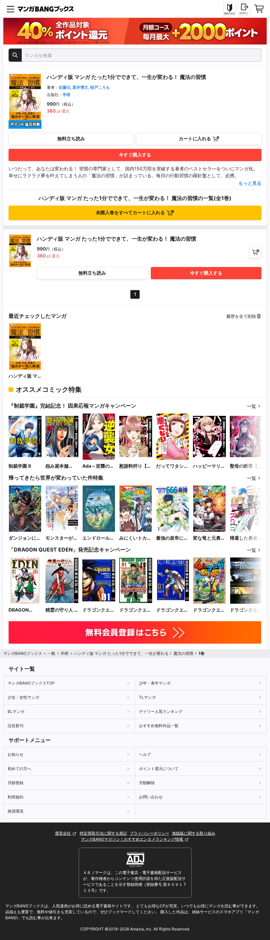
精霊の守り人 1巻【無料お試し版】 (61, 610)
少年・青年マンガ (155, 683)
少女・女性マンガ (23, 697)
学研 (66, 94)
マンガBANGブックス (22, 653)
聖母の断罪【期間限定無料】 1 (246, 466)
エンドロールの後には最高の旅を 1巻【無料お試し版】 (98, 538)
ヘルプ (145, 754)
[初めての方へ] (229, 9)
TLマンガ (147, 697)
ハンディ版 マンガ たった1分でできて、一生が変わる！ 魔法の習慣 (25, 376)
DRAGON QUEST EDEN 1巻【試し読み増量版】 (25, 610)
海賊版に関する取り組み (193, 833)
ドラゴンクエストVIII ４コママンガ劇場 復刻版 (209, 610)
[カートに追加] (255, 252)
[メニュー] (10, 9)
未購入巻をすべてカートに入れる (130, 212)
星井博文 (80, 87)
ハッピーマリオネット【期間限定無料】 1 (209, 466)
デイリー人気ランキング (160, 711)
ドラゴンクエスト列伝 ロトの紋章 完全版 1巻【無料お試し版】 (172, 610)
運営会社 (63, 833)
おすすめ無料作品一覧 (158, 725)
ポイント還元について (158, 768)
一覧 (251, 406)
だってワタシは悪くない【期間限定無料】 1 (172, 466)
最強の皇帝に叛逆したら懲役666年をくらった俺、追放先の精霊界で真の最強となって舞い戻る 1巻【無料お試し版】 (172, 538)
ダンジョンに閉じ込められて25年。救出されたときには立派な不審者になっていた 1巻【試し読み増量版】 (25, 538)
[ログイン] (244, 9)
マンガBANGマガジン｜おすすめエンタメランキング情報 (132, 839)
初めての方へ (19, 768)
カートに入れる (195, 138)
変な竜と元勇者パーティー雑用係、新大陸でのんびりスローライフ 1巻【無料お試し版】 (209, 538)
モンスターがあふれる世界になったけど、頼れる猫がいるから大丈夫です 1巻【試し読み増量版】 (61, 538)
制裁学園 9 (20, 466)
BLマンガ (16, 711)
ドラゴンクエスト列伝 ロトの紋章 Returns (246, 610)
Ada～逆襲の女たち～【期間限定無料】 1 (98, 466)
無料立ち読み (71, 138)
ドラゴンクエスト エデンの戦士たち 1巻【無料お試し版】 (135, 610)
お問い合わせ (151, 796)
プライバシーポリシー (149, 833)
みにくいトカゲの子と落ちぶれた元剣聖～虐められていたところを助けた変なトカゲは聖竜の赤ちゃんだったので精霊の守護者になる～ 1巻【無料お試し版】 (135, 538)
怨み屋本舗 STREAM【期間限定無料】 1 (60, 466)
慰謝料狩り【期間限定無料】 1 (135, 466)
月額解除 (147, 782)
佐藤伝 (64, 87)
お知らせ (15, 754)
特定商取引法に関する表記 (103, 833)
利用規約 (15, 796)
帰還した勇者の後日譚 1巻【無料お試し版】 (246, 538)
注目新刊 (15, 725)
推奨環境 (15, 811)
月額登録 (15, 782)
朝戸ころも (100, 87)
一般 (51, 653)
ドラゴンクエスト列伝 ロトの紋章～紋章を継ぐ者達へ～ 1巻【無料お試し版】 (98, 610)
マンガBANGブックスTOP (31, 683)
